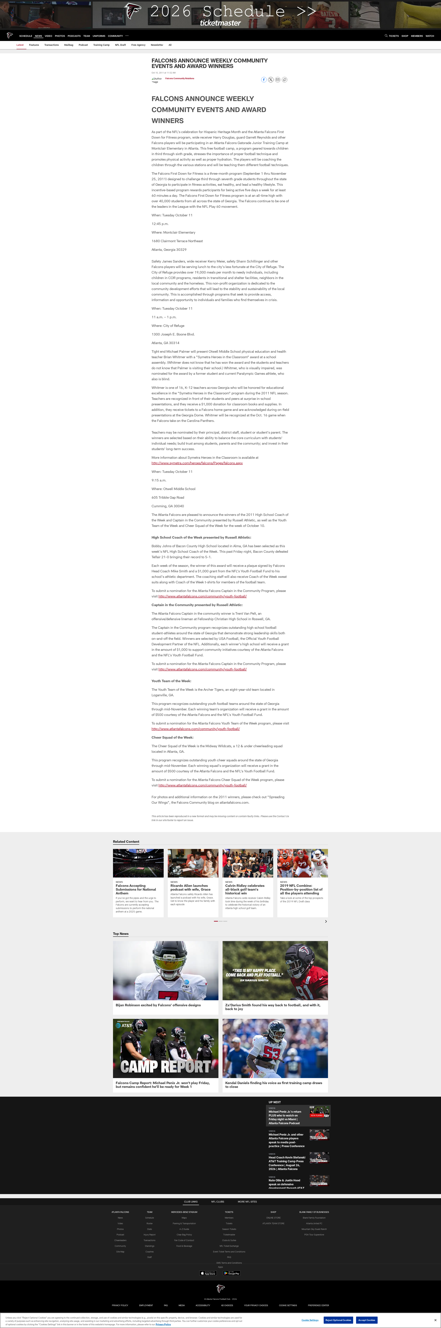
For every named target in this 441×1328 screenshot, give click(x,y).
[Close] (435, 1320)
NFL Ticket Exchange (229, 1246)
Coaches (150, 1251)
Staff (149, 1257)
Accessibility (203, 1305)
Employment (146, 1305)
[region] (220, 1320)
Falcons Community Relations (179, 78)
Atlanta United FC (314, 1223)
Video (120, 1223)
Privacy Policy (120, 1305)
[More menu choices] (127, 35)
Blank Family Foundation (314, 1217)
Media (182, 1305)
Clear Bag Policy (184, 1234)
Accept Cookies (366, 1320)
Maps (184, 1217)
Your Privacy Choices (256, 1305)
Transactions (149, 1240)
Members (229, 1217)
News (120, 1217)
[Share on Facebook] (264, 81)
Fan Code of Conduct (184, 1240)
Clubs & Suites (229, 1240)
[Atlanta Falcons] (220, 1289)
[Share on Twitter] (271, 81)
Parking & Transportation (184, 1223)
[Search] (386, 35)
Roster (150, 1223)
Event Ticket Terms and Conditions (229, 1251)
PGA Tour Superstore (314, 1234)
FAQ (229, 1257)
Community (120, 1246)
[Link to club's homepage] (10, 35)
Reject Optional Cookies (338, 1320)
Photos (120, 1229)
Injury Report (150, 1234)
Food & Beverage (184, 1246)
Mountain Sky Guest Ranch (314, 1229)
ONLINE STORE (273, 1217)
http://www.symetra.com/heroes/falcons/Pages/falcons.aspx (197, 463)
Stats (149, 1229)
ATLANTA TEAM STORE (273, 1223)
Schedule (149, 1217)
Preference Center (318, 1305)
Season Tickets (229, 1229)
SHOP (273, 1212)
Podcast (120, 1234)
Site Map (120, 1251)
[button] (216, 921)
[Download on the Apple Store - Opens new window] (208, 1274)
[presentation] (326, 922)
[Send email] (277, 81)
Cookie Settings (288, 1305)
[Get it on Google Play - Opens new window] (231, 1275)
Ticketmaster (229, 1234)
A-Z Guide (184, 1229)
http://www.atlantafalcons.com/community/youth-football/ (202, 596)
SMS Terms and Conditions (229, 1263)
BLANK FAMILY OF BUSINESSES (314, 1212)
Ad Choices (227, 1305)
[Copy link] (284, 80)
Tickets (229, 1223)
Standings (149, 1246)
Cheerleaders (120, 1240)
